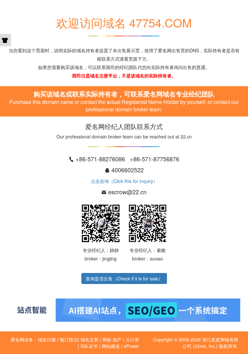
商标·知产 (112, 339)
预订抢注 (69, 339)
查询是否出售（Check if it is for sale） (124, 278)
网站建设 (111, 346)
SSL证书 (89, 346)
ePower (131, 346)
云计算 (132, 339)
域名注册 (47, 339)
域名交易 (89, 339)
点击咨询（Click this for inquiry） (124, 181)
